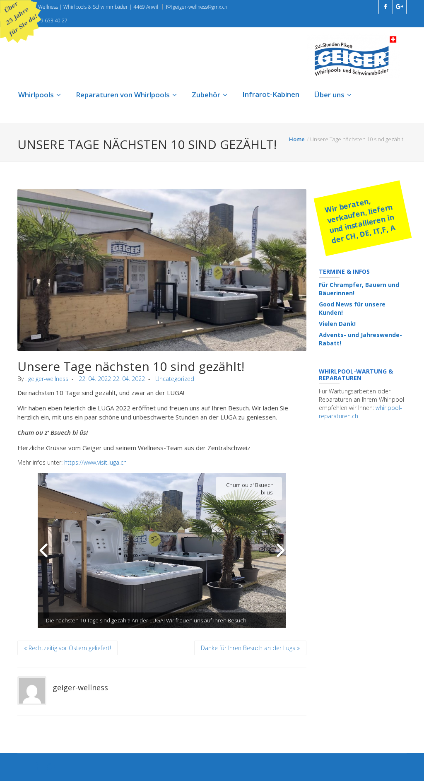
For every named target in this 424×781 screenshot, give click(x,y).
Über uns (329, 94)
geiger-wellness (48, 379)
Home (297, 139)
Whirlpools (36, 94)
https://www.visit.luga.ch (95, 462)
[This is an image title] (161, 270)
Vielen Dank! (337, 324)
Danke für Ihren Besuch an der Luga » (250, 648)
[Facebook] (37, 767)
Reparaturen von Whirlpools (123, 94)
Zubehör (206, 94)
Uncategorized (174, 379)
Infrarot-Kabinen (270, 94)
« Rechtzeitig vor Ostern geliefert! (67, 648)
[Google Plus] (51, 767)
